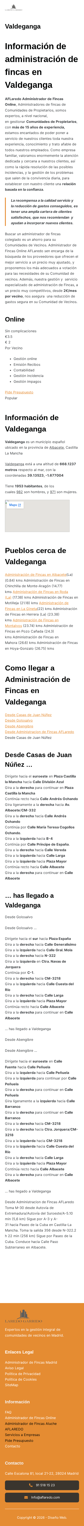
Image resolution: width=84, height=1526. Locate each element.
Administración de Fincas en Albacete (35, 574)
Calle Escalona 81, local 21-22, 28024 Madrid (42, 1473)
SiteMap (11, 1385)
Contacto (12, 1446)
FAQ (8, 1412)
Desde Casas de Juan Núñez (28, 715)
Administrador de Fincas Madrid (31, 1362)
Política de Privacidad (22, 1374)
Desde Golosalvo (19, 720)
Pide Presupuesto (19, 392)
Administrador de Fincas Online (30, 1418)
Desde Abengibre (19, 726)
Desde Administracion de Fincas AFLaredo (39, 732)
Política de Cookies (21, 1379)
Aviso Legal (14, 1368)
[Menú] (77, 7)
